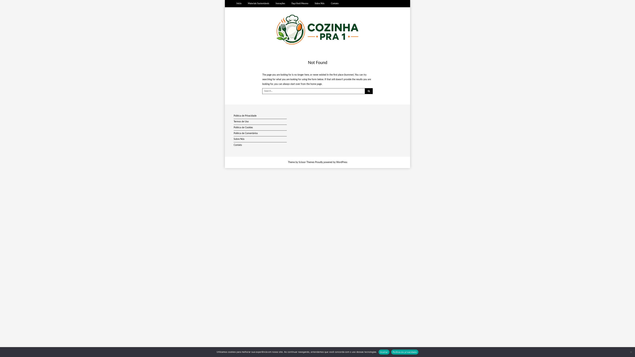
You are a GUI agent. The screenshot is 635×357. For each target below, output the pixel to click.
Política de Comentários (246, 133)
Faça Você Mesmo (300, 3)
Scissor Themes (306, 162)
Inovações (280, 3)
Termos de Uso (241, 121)
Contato (335, 3)
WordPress (341, 162)
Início (238, 3)
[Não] (631, 352)
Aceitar (384, 352)
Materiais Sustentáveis (258, 3)
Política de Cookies (243, 127)
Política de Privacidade (245, 116)
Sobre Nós (319, 3)
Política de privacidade (405, 352)
